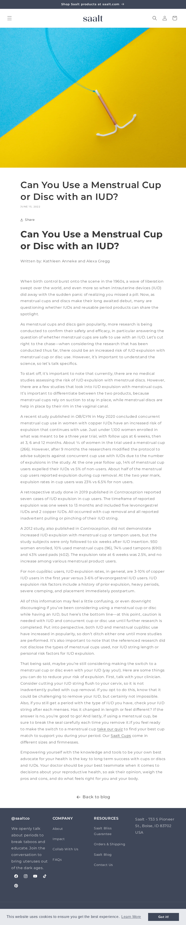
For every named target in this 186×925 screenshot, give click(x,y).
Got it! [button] (163, 917)
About (58, 829)
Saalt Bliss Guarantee (103, 831)
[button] (10, 18)
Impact (59, 839)
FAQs (57, 860)
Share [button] (30, 220)
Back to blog (96, 796)
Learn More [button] (131, 917)
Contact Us (103, 865)
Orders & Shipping (109, 844)
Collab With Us (65, 849)
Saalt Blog (103, 855)
